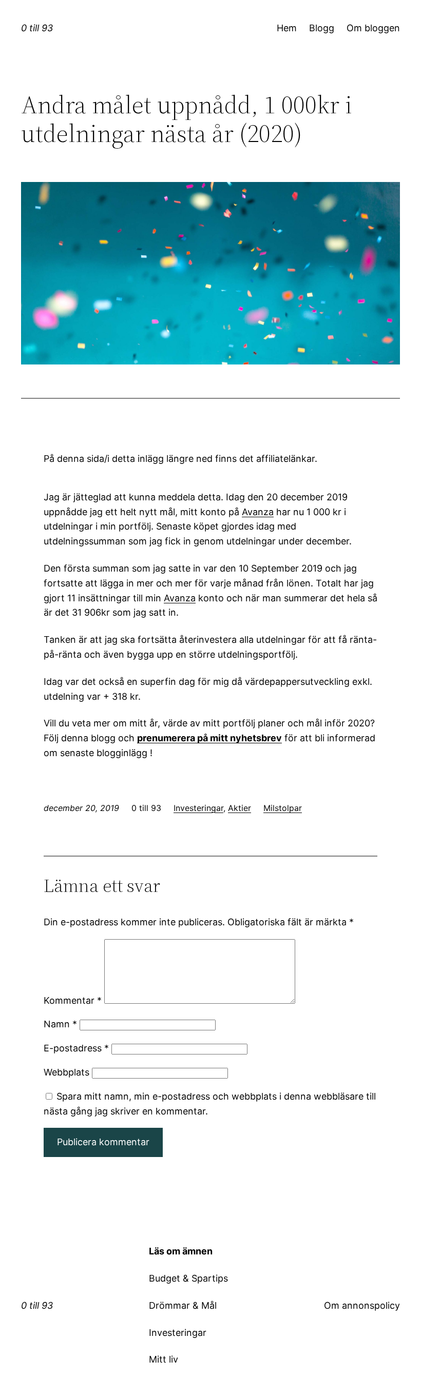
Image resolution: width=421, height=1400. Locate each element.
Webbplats (66, 1072)
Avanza (258, 511)
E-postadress (76, 1048)
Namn (60, 1024)
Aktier (239, 808)
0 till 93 (37, 28)
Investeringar (198, 808)
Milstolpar (282, 808)
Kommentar (73, 1000)
